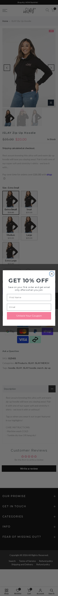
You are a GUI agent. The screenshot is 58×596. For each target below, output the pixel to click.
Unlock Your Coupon (29, 315)
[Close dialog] (51, 273)
